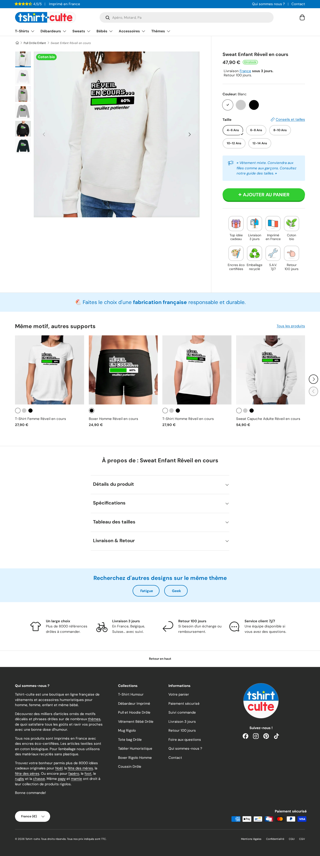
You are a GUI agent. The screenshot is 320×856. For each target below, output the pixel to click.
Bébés (102, 31)
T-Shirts (22, 31)
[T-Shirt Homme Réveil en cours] (196, 369)
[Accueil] (17, 43)
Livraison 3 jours (182, 721)
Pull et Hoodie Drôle (134, 712)
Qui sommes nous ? (268, 4)
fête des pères (27, 773)
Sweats (78, 31)
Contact (298, 4)
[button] (302, 17)
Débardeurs (51, 31)
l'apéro (73, 773)
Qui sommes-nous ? (185, 748)
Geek (176, 591)
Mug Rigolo (127, 730)
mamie (76, 778)
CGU (291, 839)
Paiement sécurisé (184, 703)
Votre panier (178, 694)
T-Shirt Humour (131, 694)
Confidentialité (275, 839)
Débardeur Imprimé (134, 703)
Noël (59, 768)
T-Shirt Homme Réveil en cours (188, 418)
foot (88, 773)
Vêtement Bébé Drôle (135, 721)
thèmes (94, 719)
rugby (19, 778)
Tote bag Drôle (130, 739)
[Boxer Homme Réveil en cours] (123, 369)
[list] (117, 134)
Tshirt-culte (32, 839)
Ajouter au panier (266, 195)
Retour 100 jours (182, 730)
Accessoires (129, 31)
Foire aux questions (184, 739)
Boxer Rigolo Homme (135, 757)
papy (62, 778)
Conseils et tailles (290, 119)
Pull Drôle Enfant (35, 43)
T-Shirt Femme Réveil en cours (40, 418)
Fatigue (146, 591)
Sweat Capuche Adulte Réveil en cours (268, 418)
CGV (302, 839)
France (245, 71)
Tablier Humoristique (135, 748)
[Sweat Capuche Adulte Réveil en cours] (270, 369)
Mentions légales (251, 839)
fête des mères (80, 768)
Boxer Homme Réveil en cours (113, 418)
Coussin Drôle (129, 766)
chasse (39, 778)
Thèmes (158, 31)
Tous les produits (291, 326)
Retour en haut (160, 659)
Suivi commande (182, 712)
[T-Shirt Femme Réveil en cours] (49, 369)
